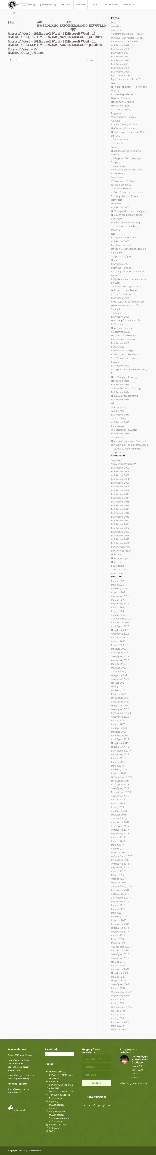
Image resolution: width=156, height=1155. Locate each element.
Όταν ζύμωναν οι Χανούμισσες (127, 301)
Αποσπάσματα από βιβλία (124, 41)
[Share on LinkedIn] (99, 1105)
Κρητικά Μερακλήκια (122, 94)
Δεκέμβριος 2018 (120, 784)
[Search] (14, 13)
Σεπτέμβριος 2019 (121, 750)
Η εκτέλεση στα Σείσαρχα (124, 377)
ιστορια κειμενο (119, 139)
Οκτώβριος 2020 (120, 709)
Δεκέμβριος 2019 (120, 739)
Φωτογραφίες (118, 573)
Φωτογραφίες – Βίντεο (123, 116)
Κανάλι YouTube (57, 1124)
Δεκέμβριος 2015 (120, 893)
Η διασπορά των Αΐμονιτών (126, 320)
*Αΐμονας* (116, 460)
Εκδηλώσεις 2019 (120, 45)
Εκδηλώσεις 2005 (120, 297)
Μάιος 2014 (117, 939)
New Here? (116, 203)
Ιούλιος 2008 (118, 976)
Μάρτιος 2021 (118, 693)
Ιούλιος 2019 (118, 758)
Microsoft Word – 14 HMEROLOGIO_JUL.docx (84, 43)
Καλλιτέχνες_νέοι (120, 546)
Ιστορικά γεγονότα (121, 184)
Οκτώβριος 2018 (120, 788)
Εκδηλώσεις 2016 (120, 414)
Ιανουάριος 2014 (120, 950)
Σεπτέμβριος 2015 (121, 897)
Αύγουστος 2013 (120, 957)
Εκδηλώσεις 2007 (120, 207)
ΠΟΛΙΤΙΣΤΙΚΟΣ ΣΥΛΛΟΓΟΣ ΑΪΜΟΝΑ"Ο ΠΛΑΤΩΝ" (61, 1075)
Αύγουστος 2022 (120, 660)
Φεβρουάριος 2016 (121, 886)
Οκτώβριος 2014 (120, 927)
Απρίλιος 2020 (119, 727)
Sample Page (117, 410)
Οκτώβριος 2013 (120, 954)
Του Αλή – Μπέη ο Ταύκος (124, 196)
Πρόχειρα (116, 561)
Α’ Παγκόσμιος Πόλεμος (123, 180)
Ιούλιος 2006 (118, 999)
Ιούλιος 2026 (118, 580)
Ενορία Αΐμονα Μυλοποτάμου (57, 1113)
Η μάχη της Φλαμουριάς (124, 128)
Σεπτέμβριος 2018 (121, 792)
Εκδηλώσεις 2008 (120, 343)
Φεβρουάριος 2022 (121, 671)
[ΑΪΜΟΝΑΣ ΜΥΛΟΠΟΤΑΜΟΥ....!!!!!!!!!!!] (47, 1088)
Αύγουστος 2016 (120, 867)
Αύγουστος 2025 (120, 596)
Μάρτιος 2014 (118, 942)
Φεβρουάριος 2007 (121, 991)
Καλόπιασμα (117, 324)
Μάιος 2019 (117, 765)
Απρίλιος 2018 (119, 810)
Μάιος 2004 (117, 1018)
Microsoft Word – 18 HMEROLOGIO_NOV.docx (55, 35)
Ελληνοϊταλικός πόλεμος (124, 124)
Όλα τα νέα (20, 1110)
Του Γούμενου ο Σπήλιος (124, 226)
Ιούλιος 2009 (118, 965)
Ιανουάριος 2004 (120, 1022)
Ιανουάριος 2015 (120, 923)
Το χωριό (116, 312)
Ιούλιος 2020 (118, 720)
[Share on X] (89, 1105)
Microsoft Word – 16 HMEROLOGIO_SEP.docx (25, 43)
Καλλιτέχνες (117, 346)
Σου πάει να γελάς (121, 109)
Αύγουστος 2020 (120, 716)
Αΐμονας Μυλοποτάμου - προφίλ (57, 1105)
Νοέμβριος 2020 (120, 705)
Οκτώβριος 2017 (120, 829)
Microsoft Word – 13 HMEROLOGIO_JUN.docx (26, 51)
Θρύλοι (115, 154)
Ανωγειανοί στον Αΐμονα (124, 339)
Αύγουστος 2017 (120, 833)
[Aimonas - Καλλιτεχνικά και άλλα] (47, 1081)
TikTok (52, 1131)
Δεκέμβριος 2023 (120, 626)
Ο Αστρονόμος (119, 407)
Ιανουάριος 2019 (120, 780)
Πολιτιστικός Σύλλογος (123, 335)
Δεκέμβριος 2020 (120, 701)
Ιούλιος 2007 (118, 988)
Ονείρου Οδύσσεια (121, 97)
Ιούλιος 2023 (118, 637)
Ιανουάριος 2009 (120, 969)
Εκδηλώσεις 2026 (120, 71)
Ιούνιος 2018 (118, 803)
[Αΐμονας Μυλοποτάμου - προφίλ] (47, 1101)
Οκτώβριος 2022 (120, 656)
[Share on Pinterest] (94, 1105)
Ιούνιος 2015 (118, 908)
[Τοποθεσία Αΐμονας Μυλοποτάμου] (47, 1095)
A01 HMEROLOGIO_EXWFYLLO (57, 23)
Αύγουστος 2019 (120, 754)
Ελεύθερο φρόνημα (121, 244)
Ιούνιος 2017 (118, 841)
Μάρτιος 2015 (118, 920)
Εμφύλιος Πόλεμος (121, 267)
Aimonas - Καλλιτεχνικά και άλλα (61, 1083)
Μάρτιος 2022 (118, 667)
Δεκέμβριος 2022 (120, 652)
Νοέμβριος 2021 (120, 675)
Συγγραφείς (117, 113)
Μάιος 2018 (117, 807)
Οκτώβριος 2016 (120, 863)
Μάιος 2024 (117, 611)
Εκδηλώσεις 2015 (120, 399)
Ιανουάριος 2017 (120, 859)
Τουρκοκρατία (118, 165)
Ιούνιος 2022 (118, 663)
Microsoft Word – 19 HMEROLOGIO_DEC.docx (26, 35)
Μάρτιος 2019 (118, 773)
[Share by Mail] (108, 1105)
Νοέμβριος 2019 (120, 743)
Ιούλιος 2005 (118, 1010)
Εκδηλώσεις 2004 (120, 263)
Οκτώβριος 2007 (120, 984)
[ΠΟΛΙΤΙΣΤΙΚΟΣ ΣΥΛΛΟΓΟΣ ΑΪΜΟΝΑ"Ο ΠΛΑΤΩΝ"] (47, 1071)
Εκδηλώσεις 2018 (120, 433)
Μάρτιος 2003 (118, 1029)
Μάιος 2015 (117, 912)
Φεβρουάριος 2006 (121, 1006)
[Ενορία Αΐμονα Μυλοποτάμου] (47, 1111)
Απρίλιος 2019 (119, 769)
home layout (117, 177)
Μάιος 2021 (117, 686)
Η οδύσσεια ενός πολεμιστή (126, 150)
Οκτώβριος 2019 (120, 746)
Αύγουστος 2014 (120, 931)
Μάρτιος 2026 (118, 592)
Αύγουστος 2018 (120, 795)
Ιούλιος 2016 (118, 871)
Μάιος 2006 (117, 1003)
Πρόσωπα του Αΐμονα (122, 101)
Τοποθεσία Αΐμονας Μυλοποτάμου (59, 1096)
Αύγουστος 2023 (120, 633)
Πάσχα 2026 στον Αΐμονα (20, 1055)
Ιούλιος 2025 (118, 599)
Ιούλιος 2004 (118, 1014)
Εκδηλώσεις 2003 (120, 241)
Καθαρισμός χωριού (17, 1083)
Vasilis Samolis (35, 1151)
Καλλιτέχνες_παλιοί (121, 550)
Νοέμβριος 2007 (120, 980)
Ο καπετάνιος (118, 418)
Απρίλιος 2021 (119, 690)
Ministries (116, 229)
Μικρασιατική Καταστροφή (125, 222)
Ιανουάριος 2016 (120, 889)
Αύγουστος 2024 (120, 603)
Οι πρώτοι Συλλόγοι (122, 188)
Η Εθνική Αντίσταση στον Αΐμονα (129, 211)
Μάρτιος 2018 (118, 814)
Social (114, 22)
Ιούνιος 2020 (118, 724)
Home (114, 260)
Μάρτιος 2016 (118, 882)
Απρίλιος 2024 (119, 614)
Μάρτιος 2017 (118, 852)
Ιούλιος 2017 (118, 837)
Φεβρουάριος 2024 (121, 618)
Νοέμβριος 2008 (120, 973)
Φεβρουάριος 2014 (121, 946)
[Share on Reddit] (103, 1105)
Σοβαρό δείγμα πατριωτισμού (127, 192)
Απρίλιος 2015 (119, 916)
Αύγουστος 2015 (120, 901)
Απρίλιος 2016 (119, 878)
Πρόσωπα (116, 554)
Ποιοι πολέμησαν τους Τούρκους (129, 440)
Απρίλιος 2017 (119, 848)
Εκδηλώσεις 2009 (120, 365)
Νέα (113, 403)
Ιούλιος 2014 (118, 935)
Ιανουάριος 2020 (120, 735)
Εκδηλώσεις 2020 (120, 48)
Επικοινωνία (117, 425)
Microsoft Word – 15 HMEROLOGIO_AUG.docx (55, 43)
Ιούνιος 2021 (118, 682)
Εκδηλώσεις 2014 (120, 392)
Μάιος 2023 (117, 645)
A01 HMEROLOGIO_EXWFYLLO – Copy (86, 25)
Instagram (54, 1127)
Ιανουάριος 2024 (120, 622)
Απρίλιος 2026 (119, 588)
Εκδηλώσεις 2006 (120, 316)
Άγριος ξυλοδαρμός (121, 293)
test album (116, 26)
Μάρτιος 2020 (118, 731)
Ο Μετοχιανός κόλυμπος (124, 429)
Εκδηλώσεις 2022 (120, 56)
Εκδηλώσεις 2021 (120, 52)
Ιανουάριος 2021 (120, 697)
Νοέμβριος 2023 (120, 629)
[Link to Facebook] (8, 22)
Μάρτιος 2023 (118, 648)
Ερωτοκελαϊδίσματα (121, 75)
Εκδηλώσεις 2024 (120, 63)
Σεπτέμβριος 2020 (121, 712)
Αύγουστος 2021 (120, 678)
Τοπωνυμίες (117, 143)
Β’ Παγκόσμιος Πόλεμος (123, 237)
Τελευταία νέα (118, 569)
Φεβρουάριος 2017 (121, 856)
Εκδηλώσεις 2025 (120, 67)
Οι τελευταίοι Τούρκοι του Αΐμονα (129, 444)
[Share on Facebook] (84, 1105)
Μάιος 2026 (117, 584)
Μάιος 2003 (117, 1025)
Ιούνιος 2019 (118, 761)
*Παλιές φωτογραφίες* (123, 463)
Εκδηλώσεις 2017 (120, 422)
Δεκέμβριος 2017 (120, 826)
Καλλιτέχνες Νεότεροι (123, 350)
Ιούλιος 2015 (118, 905)
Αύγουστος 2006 (120, 995)
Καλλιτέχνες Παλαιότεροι (125, 354)
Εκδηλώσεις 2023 (120, 60)
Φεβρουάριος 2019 (121, 776)
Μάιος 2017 (117, 844)
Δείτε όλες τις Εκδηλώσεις (133, 1083)
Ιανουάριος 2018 (120, 822)
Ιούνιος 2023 (118, 641)
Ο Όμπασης (117, 437)
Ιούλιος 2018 (118, 799)
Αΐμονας (115, 120)
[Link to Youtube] (13, 22)
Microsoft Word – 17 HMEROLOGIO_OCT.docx (84, 35)
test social (116, 30)
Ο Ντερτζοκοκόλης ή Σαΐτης (126, 388)
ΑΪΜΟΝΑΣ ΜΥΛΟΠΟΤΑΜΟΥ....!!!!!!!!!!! (62, 1090)
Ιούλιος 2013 (118, 961)
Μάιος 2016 (117, 874)
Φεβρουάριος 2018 (121, 818)
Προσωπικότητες (120, 105)
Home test (116, 199)
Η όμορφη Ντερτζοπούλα (124, 395)
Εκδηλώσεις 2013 (120, 384)
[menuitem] (14, 4)
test (113, 233)
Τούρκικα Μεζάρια (121, 256)
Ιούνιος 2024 (118, 607)
